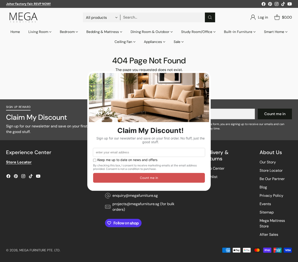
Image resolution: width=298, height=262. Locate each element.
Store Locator (271, 170)
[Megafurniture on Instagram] (276, 5)
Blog (263, 187)
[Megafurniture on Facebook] (263, 5)
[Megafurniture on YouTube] (289, 5)
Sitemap (267, 212)
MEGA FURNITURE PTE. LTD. (39, 250)
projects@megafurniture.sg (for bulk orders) (143, 206)
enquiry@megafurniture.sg (135, 195)
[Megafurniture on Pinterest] (270, 5)
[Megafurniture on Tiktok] (283, 5)
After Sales (269, 234)
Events (265, 203)
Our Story (268, 162)
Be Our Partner (272, 178)
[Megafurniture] (23, 17)
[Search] (210, 17)
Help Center (214, 168)
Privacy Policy (271, 195)
